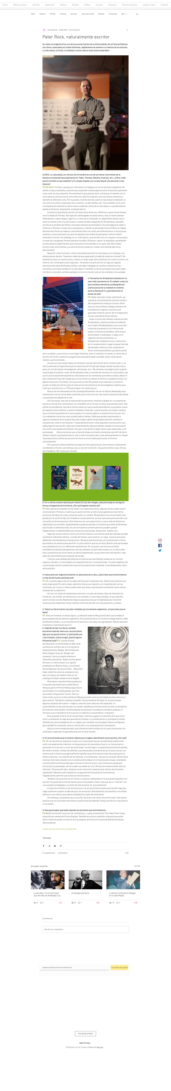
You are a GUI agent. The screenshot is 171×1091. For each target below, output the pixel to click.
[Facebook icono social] (160, 545)
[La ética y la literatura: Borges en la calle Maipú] (123, 879)
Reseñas (101, 14)
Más (123, 14)
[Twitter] (160, 550)
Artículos (74, 14)
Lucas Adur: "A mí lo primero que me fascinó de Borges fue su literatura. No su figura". (47, 894)
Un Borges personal (80, 893)
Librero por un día (88, 14)
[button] (137, 14)
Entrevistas (113, 14)
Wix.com (100, 1047)
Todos (33, 14)
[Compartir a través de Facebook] (43, 846)
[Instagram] (160, 540)
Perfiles (52, 14)
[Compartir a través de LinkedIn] (55, 846)
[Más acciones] (127, 30)
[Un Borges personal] (85, 879)
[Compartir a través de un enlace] (61, 846)
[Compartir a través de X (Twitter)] (49, 846)
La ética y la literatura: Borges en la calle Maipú (122, 894)
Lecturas (63, 14)
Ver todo (137, 866)
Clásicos (42, 14)
